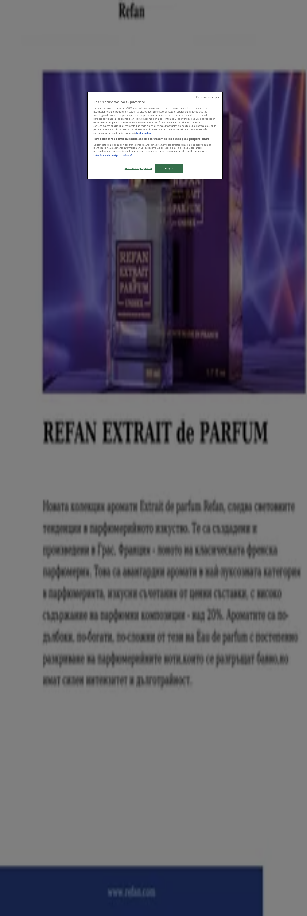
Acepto (169, 168)
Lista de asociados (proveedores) (112, 155)
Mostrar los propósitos (138, 168)
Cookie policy (143, 132)
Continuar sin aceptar (208, 97)
